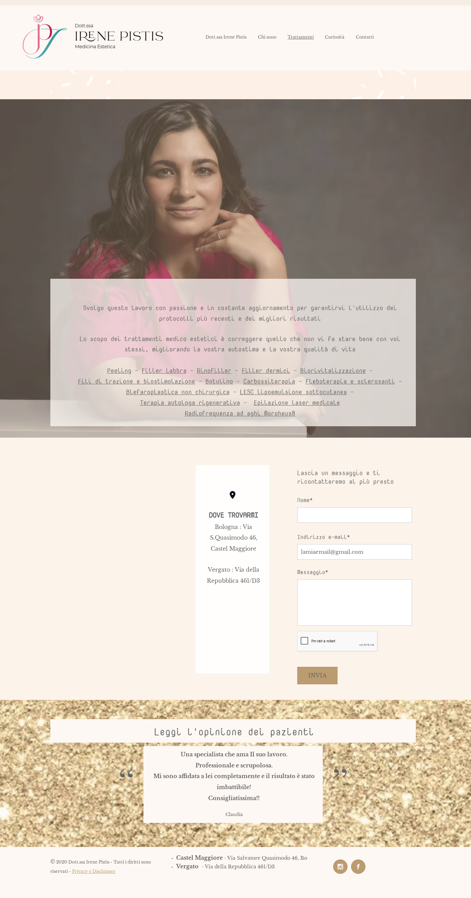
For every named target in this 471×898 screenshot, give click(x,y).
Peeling (119, 370)
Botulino (219, 381)
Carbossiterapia (269, 381)
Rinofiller (214, 370)
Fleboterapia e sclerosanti (350, 381)
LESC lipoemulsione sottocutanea (293, 392)
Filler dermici (266, 370)
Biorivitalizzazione (333, 370)
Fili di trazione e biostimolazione (136, 381)
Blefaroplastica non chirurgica (178, 392)
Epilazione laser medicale (297, 402)
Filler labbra (164, 370)
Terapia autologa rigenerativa (190, 402)
